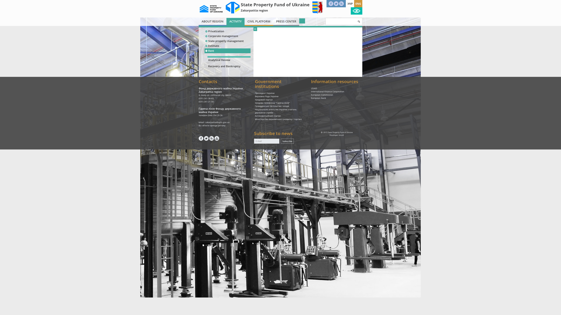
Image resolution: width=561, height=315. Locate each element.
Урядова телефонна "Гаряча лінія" (272, 103)
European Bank (318, 98)
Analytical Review (219, 60)
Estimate (213, 46)
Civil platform (258, 21)
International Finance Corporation (327, 91)
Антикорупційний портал (268, 115)
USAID (314, 88)
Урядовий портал (264, 99)
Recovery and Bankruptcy (224, 66)
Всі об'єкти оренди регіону (212, 125)
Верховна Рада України (266, 96)
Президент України (265, 93)
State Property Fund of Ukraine (275, 5)
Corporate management (223, 36)
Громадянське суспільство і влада (272, 106)
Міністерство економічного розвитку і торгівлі (278, 119)
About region (213, 21)
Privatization (216, 31)
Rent (211, 50)
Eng (358, 3)
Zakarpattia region (254, 10)
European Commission (322, 94)
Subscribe (287, 141)
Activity (235, 21)
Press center (286, 21)
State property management (226, 41)
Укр (350, 3)
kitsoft (341, 135)
